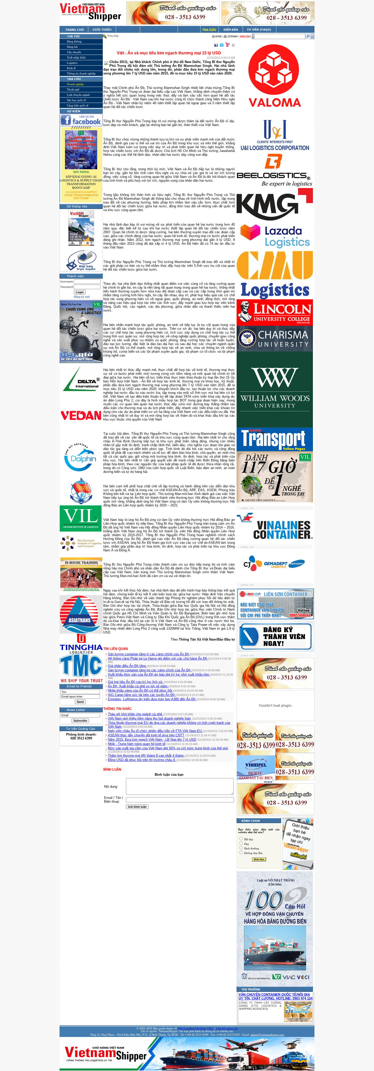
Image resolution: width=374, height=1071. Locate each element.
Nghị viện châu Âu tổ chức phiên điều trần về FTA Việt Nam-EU (155, 731)
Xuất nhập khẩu (76, 57)
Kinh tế (71, 68)
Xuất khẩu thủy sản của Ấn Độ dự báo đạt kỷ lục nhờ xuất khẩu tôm (159, 674)
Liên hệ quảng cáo (227, 1028)
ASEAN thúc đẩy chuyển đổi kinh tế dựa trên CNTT (146, 735)
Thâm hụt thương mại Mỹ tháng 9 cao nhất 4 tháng (146, 755)
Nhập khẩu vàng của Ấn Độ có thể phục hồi (140, 690)
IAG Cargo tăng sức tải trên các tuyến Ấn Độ (142, 695)
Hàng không (74, 41)
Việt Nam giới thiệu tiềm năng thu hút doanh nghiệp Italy (149, 718)
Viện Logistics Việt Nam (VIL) (195, 1028)
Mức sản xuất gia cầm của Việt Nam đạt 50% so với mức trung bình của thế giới (168, 748)
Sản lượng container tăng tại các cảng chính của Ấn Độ (149, 670)
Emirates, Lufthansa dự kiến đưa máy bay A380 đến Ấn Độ (152, 699)
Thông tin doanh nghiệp (81, 73)
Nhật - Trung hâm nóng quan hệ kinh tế (136, 744)
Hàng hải (72, 46)
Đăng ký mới (82, 296)
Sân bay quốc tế (76, 100)
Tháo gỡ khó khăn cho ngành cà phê (135, 714)
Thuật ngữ (73, 89)
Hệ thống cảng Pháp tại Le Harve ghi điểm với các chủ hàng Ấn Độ (158, 658)
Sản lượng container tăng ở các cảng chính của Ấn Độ (149, 654)
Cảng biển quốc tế (77, 105)
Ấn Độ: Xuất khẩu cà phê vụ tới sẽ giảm (138, 686)
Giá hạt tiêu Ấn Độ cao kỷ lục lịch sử (136, 682)
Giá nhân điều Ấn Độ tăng (127, 666)
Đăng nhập (113, 36)
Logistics (72, 62)
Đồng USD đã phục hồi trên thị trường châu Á (142, 760)
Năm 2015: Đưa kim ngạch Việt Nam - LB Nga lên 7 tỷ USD (152, 739)
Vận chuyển (74, 52)
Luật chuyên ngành (78, 94)
